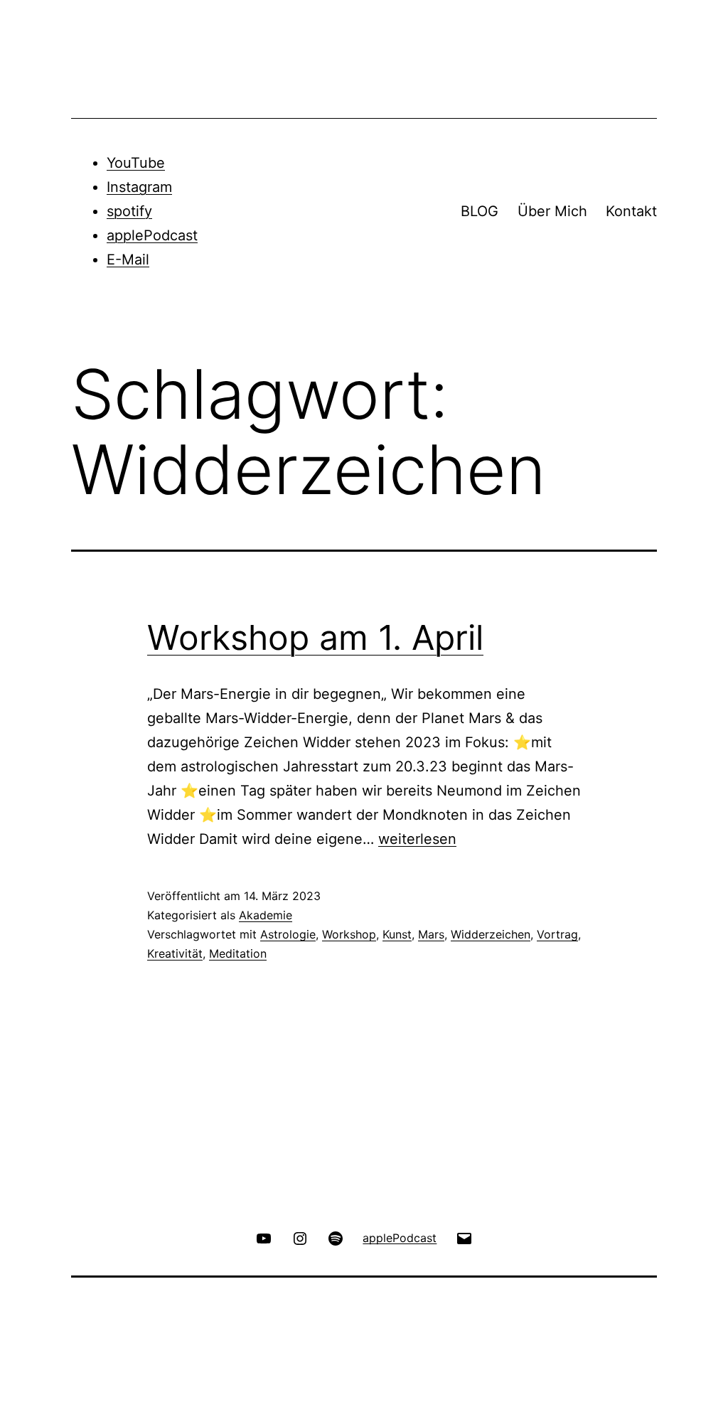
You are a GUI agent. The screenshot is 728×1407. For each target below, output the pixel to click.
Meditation (238, 953)
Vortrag (557, 934)
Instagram (139, 187)
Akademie (265, 915)
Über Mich (552, 211)
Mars (431, 934)
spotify (129, 211)
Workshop (349, 934)
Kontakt (631, 211)
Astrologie (288, 934)
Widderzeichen (490, 934)
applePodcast (152, 235)
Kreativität (175, 953)
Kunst (397, 934)
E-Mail (128, 259)
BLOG (479, 211)
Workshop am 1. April (315, 637)
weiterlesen (417, 838)
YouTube (136, 162)
